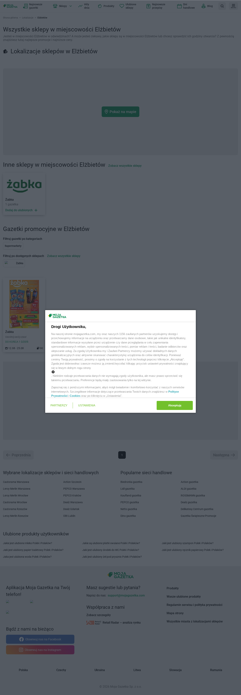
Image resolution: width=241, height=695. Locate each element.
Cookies (75, 395)
